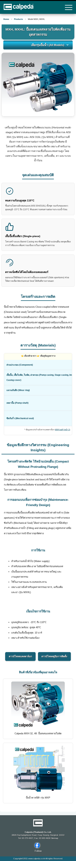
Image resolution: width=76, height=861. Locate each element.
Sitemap (54, 838)
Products (18, 19)
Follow (38, 851)
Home (6, 19)
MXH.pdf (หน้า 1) (62, 429)
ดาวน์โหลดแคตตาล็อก (20, 656)
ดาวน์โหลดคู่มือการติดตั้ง (54, 656)
